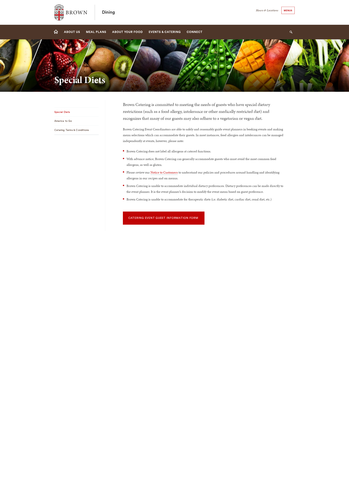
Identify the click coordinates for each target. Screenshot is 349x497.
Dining (108, 12)
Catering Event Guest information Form (163, 218)
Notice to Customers (164, 172)
